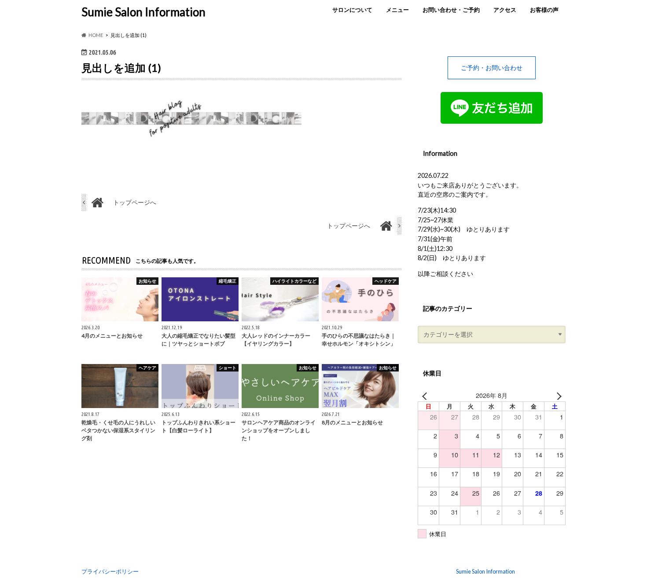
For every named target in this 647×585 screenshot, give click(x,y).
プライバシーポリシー (110, 571)
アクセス (504, 9)
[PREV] (426, 395)
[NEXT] (557, 395)
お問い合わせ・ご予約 (451, 9)
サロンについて (352, 9)
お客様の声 (544, 9)
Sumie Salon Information (143, 12)
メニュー (397, 9)
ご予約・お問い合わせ (491, 67)
